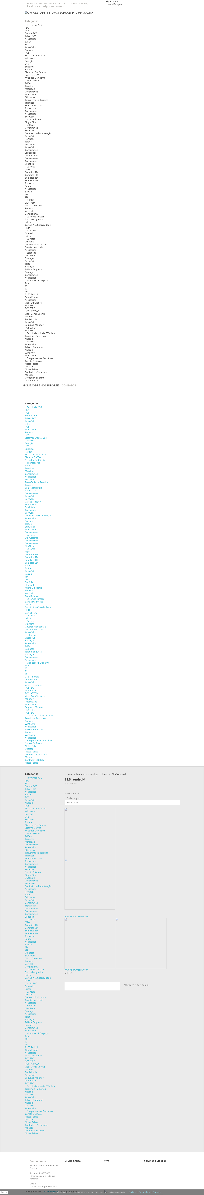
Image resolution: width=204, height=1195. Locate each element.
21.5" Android (32, 294)
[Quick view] (65, 913)
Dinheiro (29, 241)
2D (26, 197)
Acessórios (30, 38)
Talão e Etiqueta (33, 269)
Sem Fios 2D (31, 180)
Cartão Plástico (33, 119)
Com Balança (32, 213)
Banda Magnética (34, 219)
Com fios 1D (31, 172)
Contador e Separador (36, 372)
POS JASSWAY (32, 311)
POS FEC (29, 305)
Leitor (28, 222)
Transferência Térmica (36, 100)
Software (30, 116)
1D (26, 194)
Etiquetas (30, 97)
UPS (27, 63)
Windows (30, 58)
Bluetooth (30, 202)
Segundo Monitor (34, 324)
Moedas (29, 374)
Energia (29, 61)
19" (26, 291)
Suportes (30, 66)
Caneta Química (33, 361)
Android (29, 50)
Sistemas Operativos (36, 55)
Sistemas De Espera (35, 72)
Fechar (4, 1192)
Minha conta (73, 1161)
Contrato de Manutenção (38, 133)
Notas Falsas (31, 363)
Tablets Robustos (34, 347)
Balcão (28, 191)
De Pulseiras (31, 155)
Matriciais (30, 88)
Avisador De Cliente (35, 77)
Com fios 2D (31, 174)
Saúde (28, 186)
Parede (28, 69)
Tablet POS (30, 36)
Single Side (30, 122)
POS (27, 30)
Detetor (29, 366)
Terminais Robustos (35, 336)
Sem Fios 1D (31, 177)
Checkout (30, 255)
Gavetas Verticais (34, 247)
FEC (27, 27)
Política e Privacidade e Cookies (145, 1192)
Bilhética (29, 163)
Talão (28, 263)
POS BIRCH (30, 308)
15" (26, 286)
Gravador (30, 233)
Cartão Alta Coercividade (38, 224)
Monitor (29, 316)
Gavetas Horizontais (35, 244)
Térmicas (29, 86)
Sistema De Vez (33, 75)
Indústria (30, 183)
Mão (27, 169)
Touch (28, 283)
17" (26, 288)
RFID (27, 227)
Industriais (30, 108)
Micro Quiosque (33, 205)
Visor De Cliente (33, 302)
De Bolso (29, 199)
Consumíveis (31, 91)
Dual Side (30, 124)
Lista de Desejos (113, 4)
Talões (28, 83)
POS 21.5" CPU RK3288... (77, 916)
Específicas (30, 152)
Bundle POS (31, 33)
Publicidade (31, 319)
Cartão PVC (31, 230)
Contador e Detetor (35, 377)
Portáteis (30, 138)
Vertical (29, 211)
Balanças (29, 258)
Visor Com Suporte (35, 313)
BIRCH (28, 41)
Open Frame (31, 297)
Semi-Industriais (33, 105)
